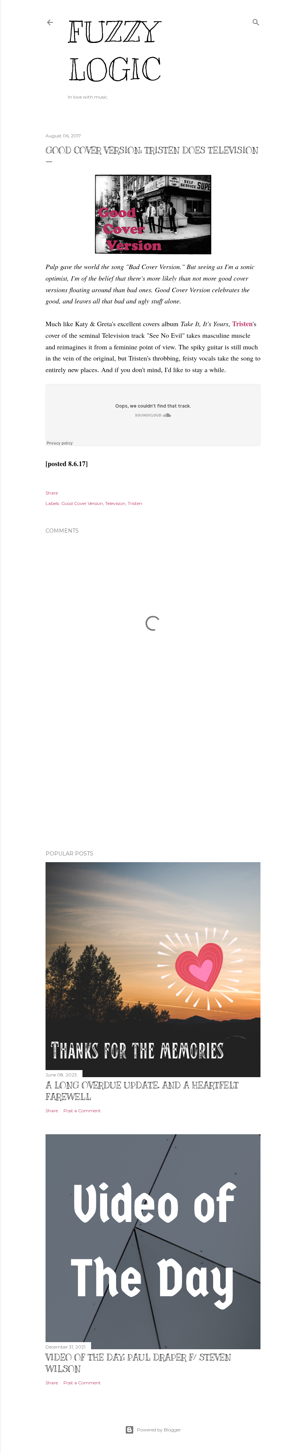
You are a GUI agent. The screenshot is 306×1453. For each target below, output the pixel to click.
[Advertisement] (153, 779)
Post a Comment (82, 1110)
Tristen (242, 323)
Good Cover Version (82, 503)
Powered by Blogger (159, 1429)
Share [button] (52, 493)
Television (115, 503)
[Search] (256, 20)
